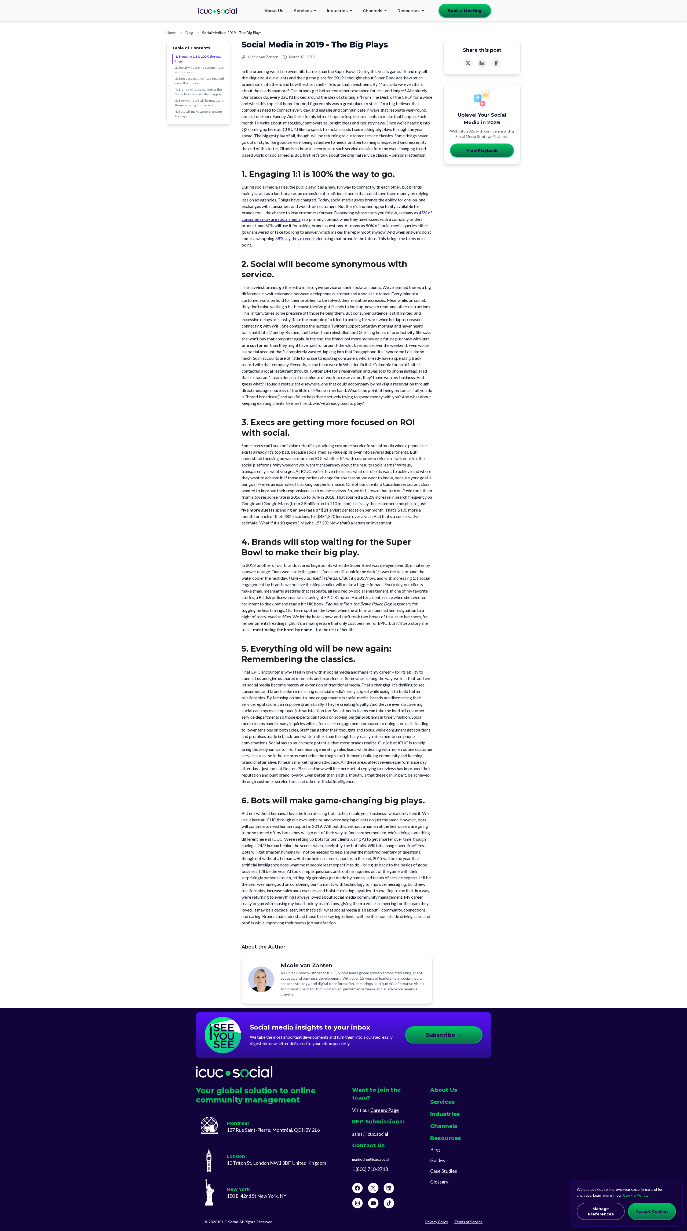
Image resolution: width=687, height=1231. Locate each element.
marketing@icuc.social (370, 1159)
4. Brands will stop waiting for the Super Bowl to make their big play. (198, 91)
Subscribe (440, 1035)
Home (171, 32)
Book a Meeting (465, 10)
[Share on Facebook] (496, 63)
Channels (372, 10)
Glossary (439, 1182)
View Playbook (482, 150)
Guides (437, 1160)
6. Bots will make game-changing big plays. (198, 113)
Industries (337, 10)
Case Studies (443, 1171)
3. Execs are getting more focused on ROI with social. (199, 80)
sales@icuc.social (370, 1134)
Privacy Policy (436, 1221)
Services (303, 10)
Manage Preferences (601, 1211)
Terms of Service (468, 1221)
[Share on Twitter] (468, 63)
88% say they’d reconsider (299, 238)
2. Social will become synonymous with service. (199, 69)
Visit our (375, 1110)
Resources (408, 10)
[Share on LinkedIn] (482, 63)
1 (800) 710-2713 (370, 1169)
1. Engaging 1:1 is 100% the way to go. (198, 58)
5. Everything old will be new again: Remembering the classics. (199, 102)
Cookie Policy (635, 1195)
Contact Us (368, 1145)
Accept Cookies (652, 1211)
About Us (273, 10)
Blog (189, 32)
